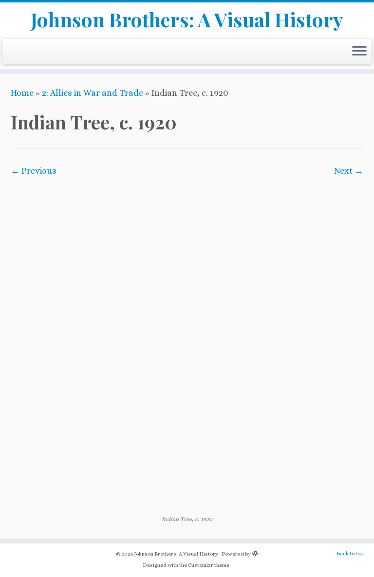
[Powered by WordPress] (255, 552)
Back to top (350, 553)
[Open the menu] (359, 51)
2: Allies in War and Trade (92, 93)
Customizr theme (208, 565)
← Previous (33, 171)
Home (22, 93)
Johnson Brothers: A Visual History (187, 19)
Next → (348, 171)
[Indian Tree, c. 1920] (187, 345)
